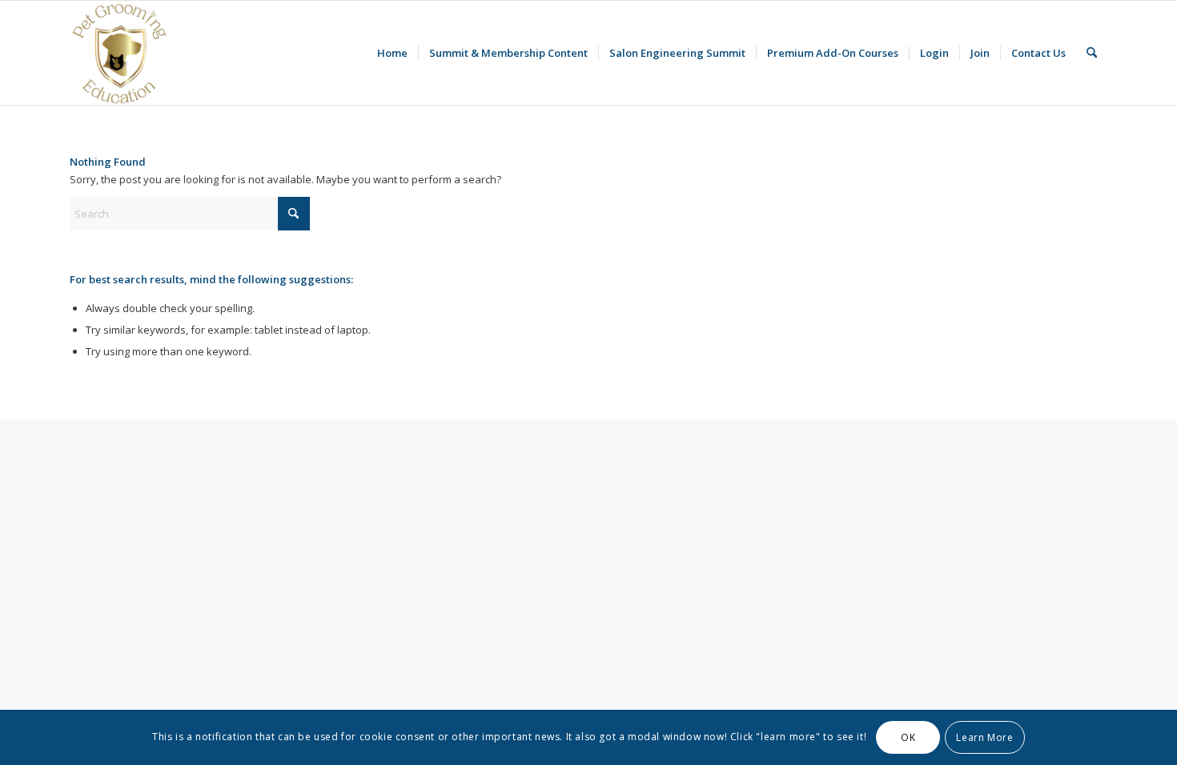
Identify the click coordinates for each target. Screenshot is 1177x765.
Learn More (984, 737)
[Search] (1091, 53)
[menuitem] (392, 53)
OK (908, 737)
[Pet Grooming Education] (122, 53)
